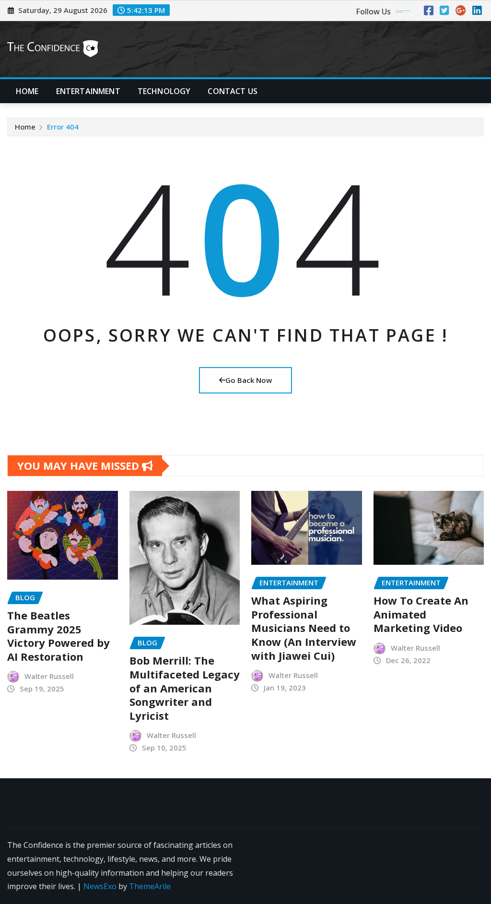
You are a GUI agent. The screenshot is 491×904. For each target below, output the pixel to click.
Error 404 (63, 126)
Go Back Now (248, 380)
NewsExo (100, 886)
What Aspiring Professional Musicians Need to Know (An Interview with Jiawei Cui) (303, 627)
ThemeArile (150, 886)
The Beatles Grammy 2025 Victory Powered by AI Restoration (58, 636)
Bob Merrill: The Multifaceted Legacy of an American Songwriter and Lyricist (184, 687)
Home (27, 91)
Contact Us (232, 91)
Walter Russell (49, 676)
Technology (164, 91)
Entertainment (88, 91)
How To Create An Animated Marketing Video (421, 614)
